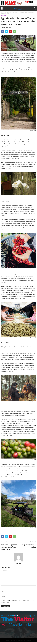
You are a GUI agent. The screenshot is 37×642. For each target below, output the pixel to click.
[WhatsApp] (14, 31)
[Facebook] (2, 31)
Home (2, 12)
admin (3, 27)
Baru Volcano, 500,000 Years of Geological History (29, 545)
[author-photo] (18, 557)
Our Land (7, 12)
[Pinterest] (10, 31)
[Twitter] (6, 31)
